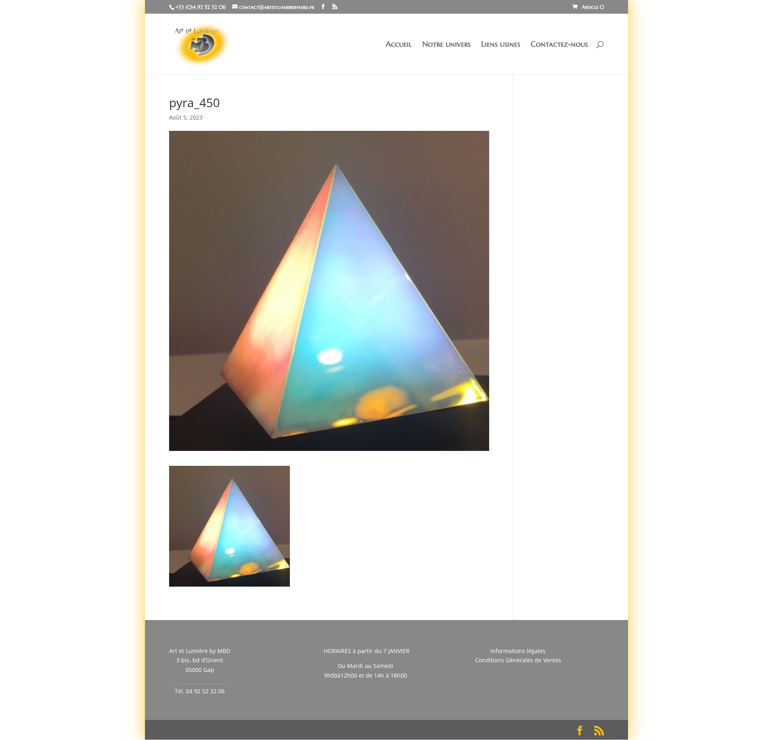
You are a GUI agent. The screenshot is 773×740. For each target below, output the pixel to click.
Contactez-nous (559, 45)
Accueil (399, 45)
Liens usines (500, 45)
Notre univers (446, 45)
